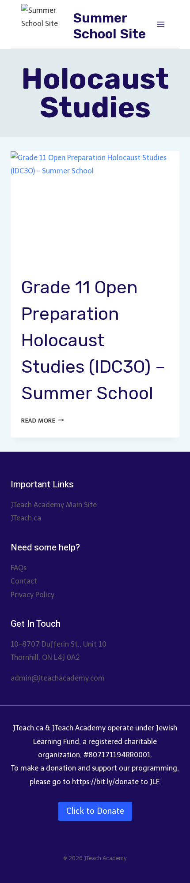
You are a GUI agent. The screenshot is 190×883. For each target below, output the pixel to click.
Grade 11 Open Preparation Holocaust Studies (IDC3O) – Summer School (93, 340)
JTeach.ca (26, 518)
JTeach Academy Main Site (54, 505)
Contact (24, 581)
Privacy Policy (32, 595)
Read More (42, 420)
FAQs (19, 568)
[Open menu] (160, 24)
